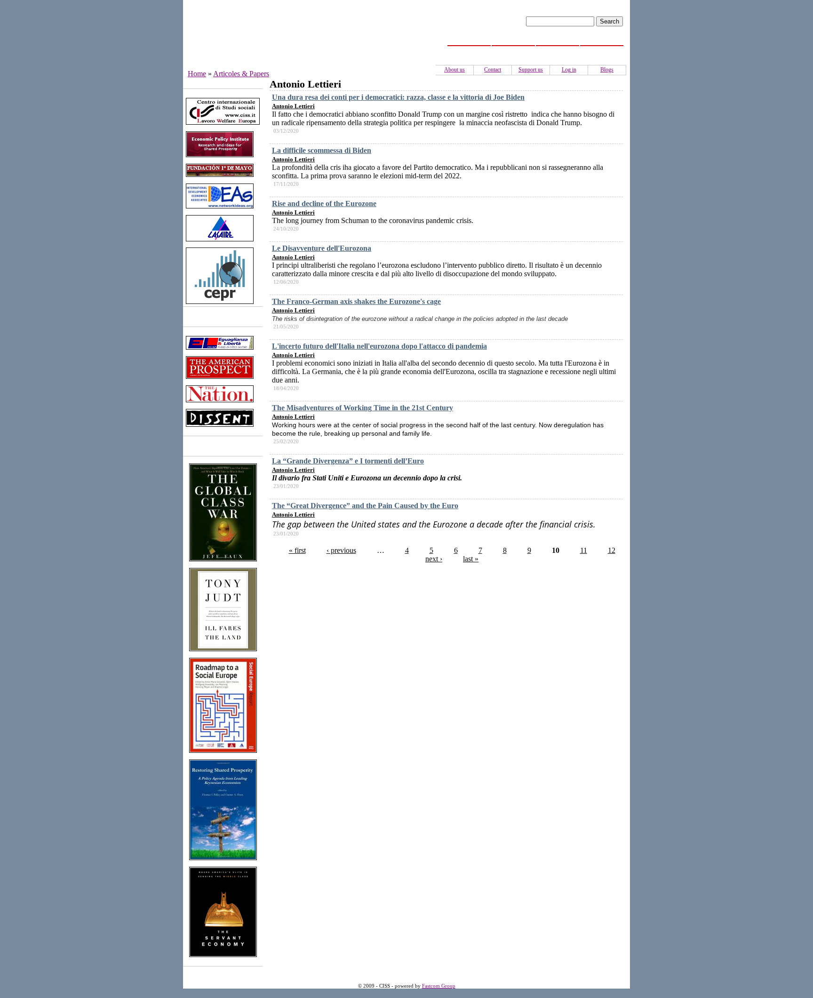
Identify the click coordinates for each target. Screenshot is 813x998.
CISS (513, 51)
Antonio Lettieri (293, 106)
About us (454, 69)
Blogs (607, 69)
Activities (558, 51)
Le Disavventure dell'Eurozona (321, 248)
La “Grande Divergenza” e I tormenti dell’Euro (348, 461)
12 (611, 550)
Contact (492, 69)
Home (469, 51)
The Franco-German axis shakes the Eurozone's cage (356, 301)
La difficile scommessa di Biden (321, 150)
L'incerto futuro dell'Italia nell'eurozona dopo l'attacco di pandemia (379, 346)
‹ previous (341, 550)
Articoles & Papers (241, 74)
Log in (569, 69)
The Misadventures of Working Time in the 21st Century (362, 408)
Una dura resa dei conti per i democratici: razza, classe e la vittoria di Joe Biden (398, 97)
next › (433, 559)
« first (297, 550)
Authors (602, 51)
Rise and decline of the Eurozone (324, 204)
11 (583, 550)
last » (470, 559)
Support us (530, 69)
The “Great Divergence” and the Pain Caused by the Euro (365, 506)
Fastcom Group (438, 986)
